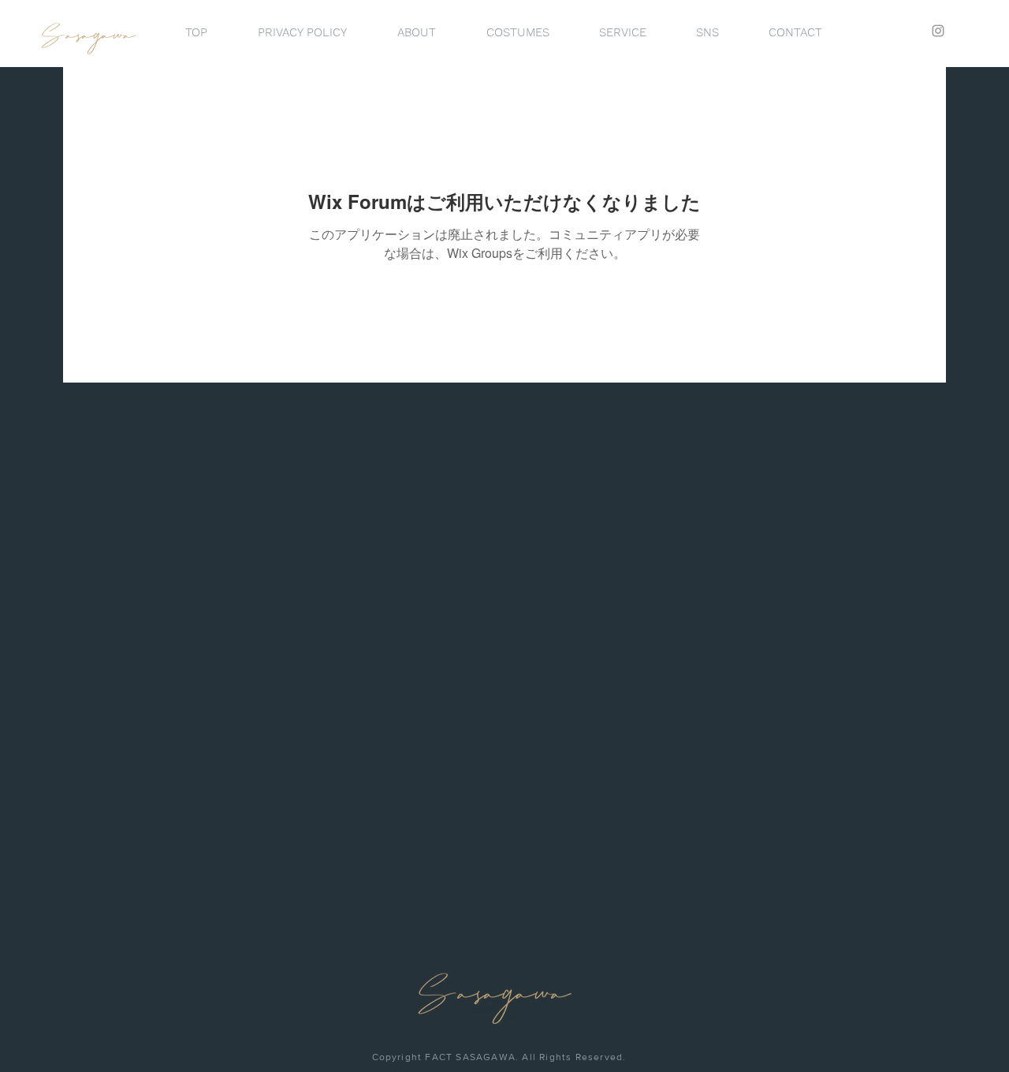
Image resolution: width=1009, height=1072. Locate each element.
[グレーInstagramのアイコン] (938, 31)
